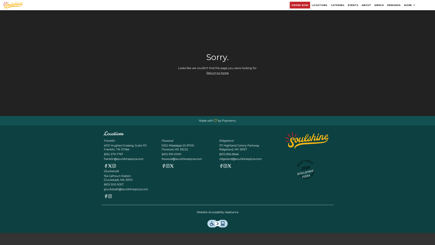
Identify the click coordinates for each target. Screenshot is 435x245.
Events (353, 5)
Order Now (299, 5)
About (366, 5)
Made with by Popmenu (119, 120)
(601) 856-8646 (229, 154)
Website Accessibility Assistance (218, 212)
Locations (319, 5)
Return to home (217, 73)
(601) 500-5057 (114, 184)
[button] (410, 5)
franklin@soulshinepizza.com (123, 159)
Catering (337, 5)
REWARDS (394, 5)
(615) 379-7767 (113, 154)
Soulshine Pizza (306, 140)
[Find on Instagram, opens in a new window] (114, 166)
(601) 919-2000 (171, 154)
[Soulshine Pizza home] (18, 5)
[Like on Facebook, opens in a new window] (106, 166)
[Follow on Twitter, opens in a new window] (110, 166)
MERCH (379, 5)
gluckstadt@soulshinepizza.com (126, 189)
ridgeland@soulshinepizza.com (240, 159)
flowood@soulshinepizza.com (182, 159)
